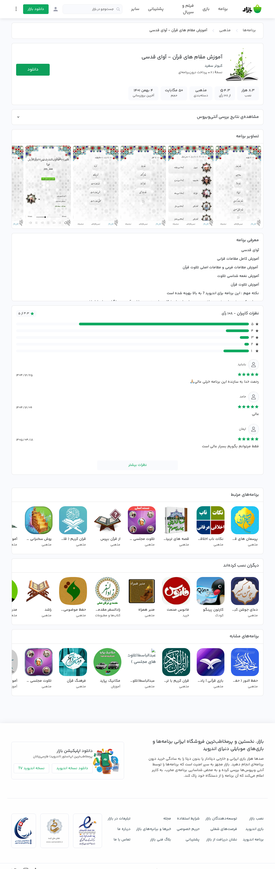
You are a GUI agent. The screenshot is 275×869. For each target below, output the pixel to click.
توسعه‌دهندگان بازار (221, 819)
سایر (135, 9)
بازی (205, 9)
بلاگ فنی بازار (160, 840)
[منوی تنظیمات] (16, 9)
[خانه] (252, 9)
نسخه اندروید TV (31, 768)
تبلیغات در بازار (119, 819)
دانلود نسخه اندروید (72, 768)
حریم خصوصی (188, 829)
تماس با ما (122, 840)
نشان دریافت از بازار (221, 840)
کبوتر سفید (213, 66)
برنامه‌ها (249, 30)
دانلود (32, 69)
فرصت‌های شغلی (223, 829)
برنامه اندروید (253, 840)
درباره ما (124, 829)
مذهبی (225, 30)
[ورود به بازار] (55, 9)
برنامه (223, 9)
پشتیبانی (156, 9)
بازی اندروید (254, 829)
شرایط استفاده (188, 819)
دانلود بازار (36, 9)
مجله (167, 819)
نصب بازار (256, 819)
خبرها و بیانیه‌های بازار (153, 829)
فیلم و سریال (188, 9)
